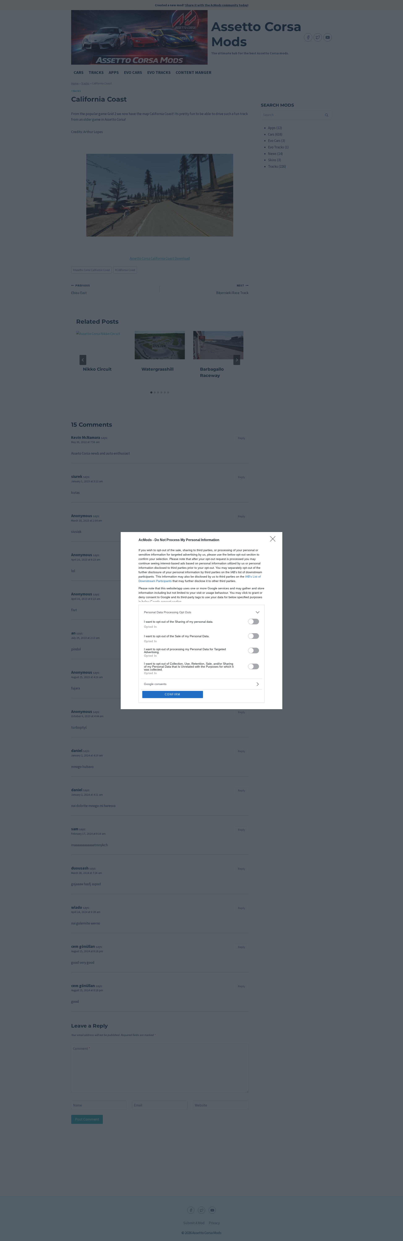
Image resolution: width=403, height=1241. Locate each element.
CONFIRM (172, 694)
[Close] (274, 540)
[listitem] (201, 612)
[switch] (253, 621)
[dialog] (201, 620)
